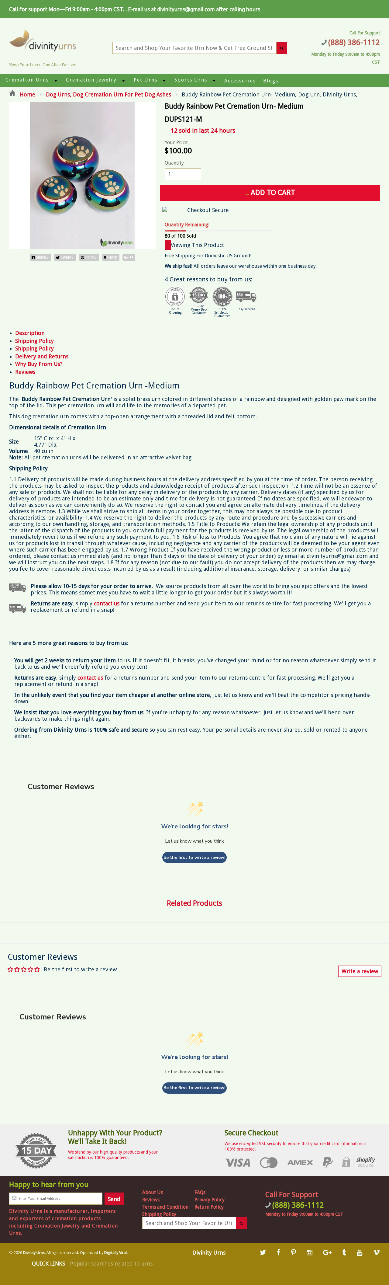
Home (26, 94)
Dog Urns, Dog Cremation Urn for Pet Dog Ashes (108, 94)
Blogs (270, 81)
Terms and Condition (165, 1207)
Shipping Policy (34, 341)
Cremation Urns (27, 80)
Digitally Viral (115, 1252)
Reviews (25, 372)
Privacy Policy (209, 1200)
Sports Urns (190, 80)
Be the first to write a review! (194, 857)
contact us (90, 677)
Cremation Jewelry (91, 80)
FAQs (199, 1192)
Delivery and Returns (41, 356)
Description (30, 333)
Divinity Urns (34, 1252)
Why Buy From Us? (39, 364)
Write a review (360, 971)
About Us (152, 1192)
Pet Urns (145, 80)
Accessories (240, 81)
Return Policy (209, 1207)
